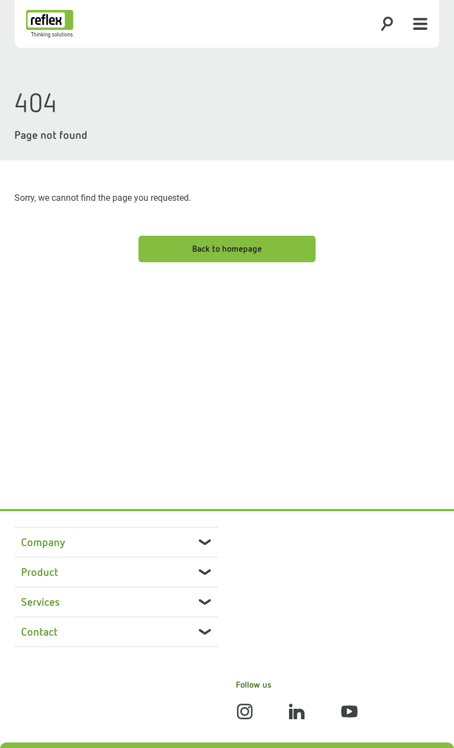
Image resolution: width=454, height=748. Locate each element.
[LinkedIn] (297, 711)
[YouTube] (349, 711)
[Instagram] (245, 711)
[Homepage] (50, 24)
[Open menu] (420, 24)
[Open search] (387, 24)
